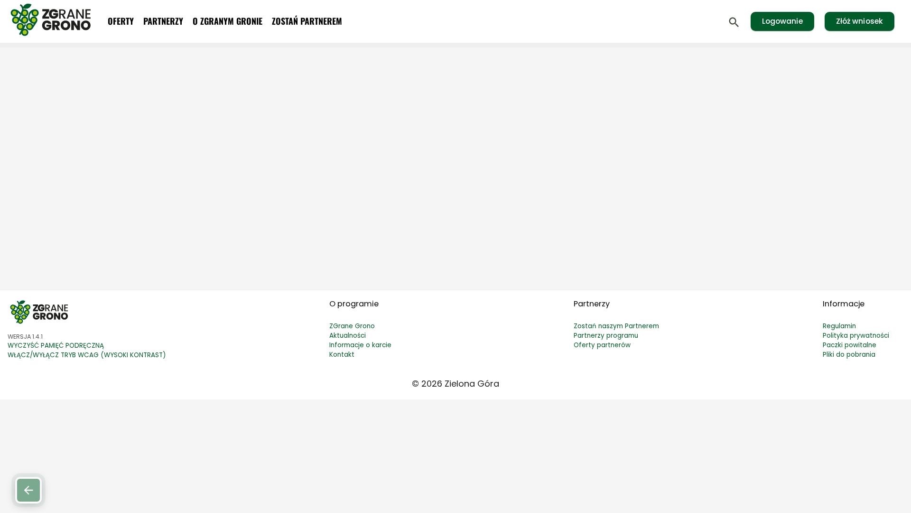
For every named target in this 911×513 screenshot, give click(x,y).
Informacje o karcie (360, 345)
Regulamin (839, 326)
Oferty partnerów (602, 345)
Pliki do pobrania (849, 354)
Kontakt (341, 354)
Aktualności (347, 335)
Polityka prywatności (856, 335)
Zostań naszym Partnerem (616, 326)
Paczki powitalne (849, 345)
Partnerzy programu (606, 335)
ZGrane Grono (352, 326)
